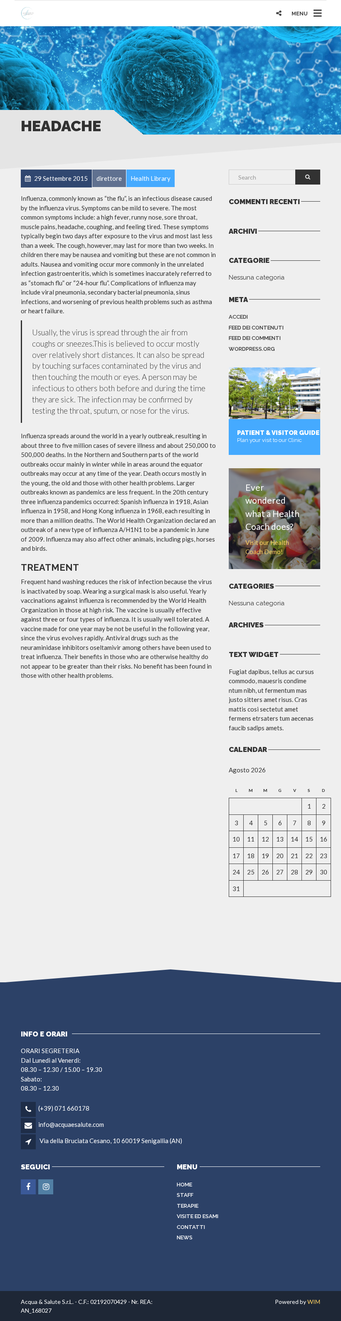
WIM (313, 1301)
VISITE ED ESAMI (197, 1216)
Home (184, 1184)
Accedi (238, 317)
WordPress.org (252, 349)
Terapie (187, 1206)
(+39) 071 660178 (63, 1108)
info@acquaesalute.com (71, 1124)
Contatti (191, 1227)
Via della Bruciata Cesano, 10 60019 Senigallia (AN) (111, 1140)
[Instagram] (46, 1187)
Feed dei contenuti (256, 328)
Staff (185, 1195)
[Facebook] (29, 1187)
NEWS (185, 1237)
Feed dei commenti (255, 338)
